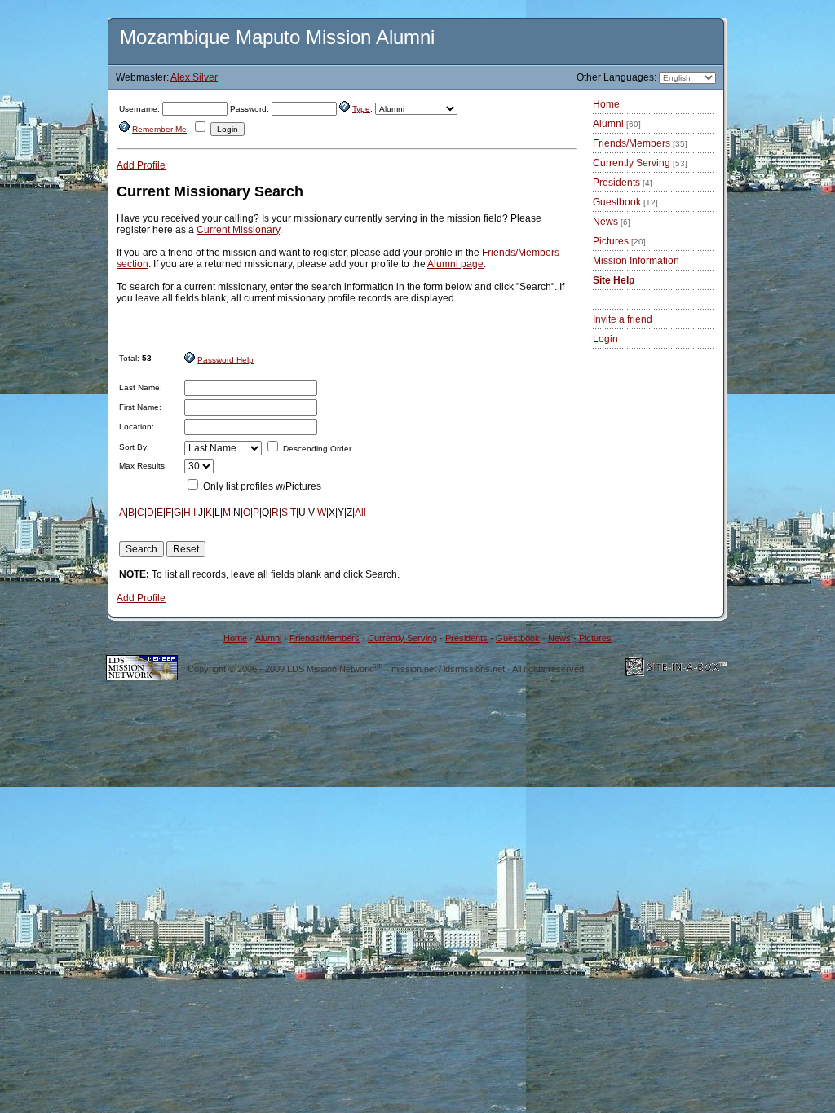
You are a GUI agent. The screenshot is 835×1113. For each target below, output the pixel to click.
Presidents (622, 182)
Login (605, 339)
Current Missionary (238, 229)
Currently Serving (640, 163)
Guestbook (625, 202)
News (611, 221)
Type (361, 108)
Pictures (619, 241)
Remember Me (159, 129)
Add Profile (141, 165)
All (360, 512)
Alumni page (455, 264)
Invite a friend (622, 319)
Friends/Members (640, 143)
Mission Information (636, 260)
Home (606, 104)
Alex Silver (194, 77)
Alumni (617, 124)
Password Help (225, 359)
